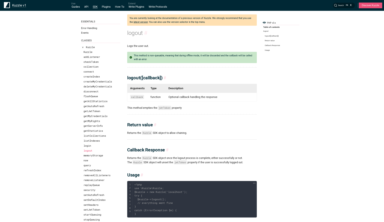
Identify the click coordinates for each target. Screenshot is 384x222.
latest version (141, 22)
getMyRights (92, 121)
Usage (267, 50)
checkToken (91, 62)
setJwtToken (92, 209)
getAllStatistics (96, 101)
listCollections (95, 135)
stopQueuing (92, 219)
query (87, 165)
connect (89, 71)
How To (119, 6)
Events (84, 32)
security (89, 190)
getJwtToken (92, 111)
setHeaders (91, 205)
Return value (270, 41)
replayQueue (92, 185)
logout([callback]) (272, 36)
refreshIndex (92, 170)
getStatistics (93, 130)
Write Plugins (136, 6)
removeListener (94, 180)
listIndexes (92, 140)
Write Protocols (158, 6)
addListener (92, 57)
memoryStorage (93, 155)
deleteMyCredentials (98, 86)
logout (88, 150)
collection (91, 66)
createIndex (92, 76)
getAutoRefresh (94, 106)
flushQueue (91, 96)
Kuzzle (88, 52)
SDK (95, 6)
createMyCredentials (98, 81)
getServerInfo (93, 126)
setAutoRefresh (94, 195)
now (86, 160)
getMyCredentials (96, 116)
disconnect (91, 91)
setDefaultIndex (95, 200)
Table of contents (271, 27)
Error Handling (89, 28)
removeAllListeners (97, 175)
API (86, 6)
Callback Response (272, 45)
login (87, 145)
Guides (76, 6)
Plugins (106, 6)
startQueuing (92, 214)
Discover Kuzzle (370, 5)
